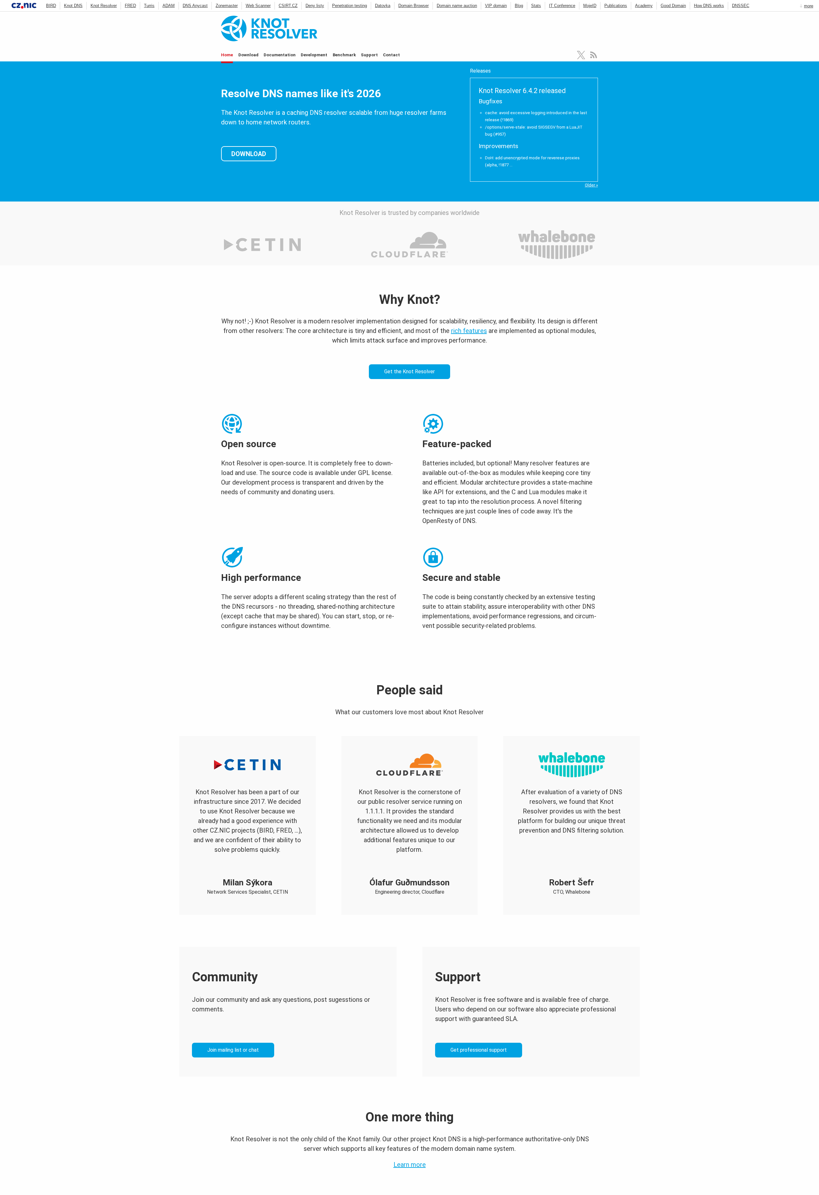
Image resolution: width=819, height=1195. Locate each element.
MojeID (589, 5)
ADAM (169, 5)
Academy (644, 5)
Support (369, 54)
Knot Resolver (104, 5)
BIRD (51, 5)
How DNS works (709, 5)
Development (314, 54)
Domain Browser (413, 5)
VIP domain (496, 5)
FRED (130, 5)
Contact (391, 54)
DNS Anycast (195, 5)
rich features (469, 331)
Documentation (280, 54)
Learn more (410, 1164)
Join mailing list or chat (233, 1050)
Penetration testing (349, 5)
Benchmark (344, 54)
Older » (591, 185)
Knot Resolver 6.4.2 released (522, 91)
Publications (615, 5)
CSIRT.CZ (288, 5)
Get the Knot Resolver (409, 371)
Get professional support (478, 1050)
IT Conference (562, 5)
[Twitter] (581, 55)
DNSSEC (740, 5)
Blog (519, 5)
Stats (536, 5)
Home (227, 54)
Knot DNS (73, 5)
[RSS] (593, 55)
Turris (149, 5)
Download (248, 54)
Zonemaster (227, 5)
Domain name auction (457, 5)
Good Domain (673, 5)
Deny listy (315, 5)
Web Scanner (258, 5)
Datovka (382, 5)
